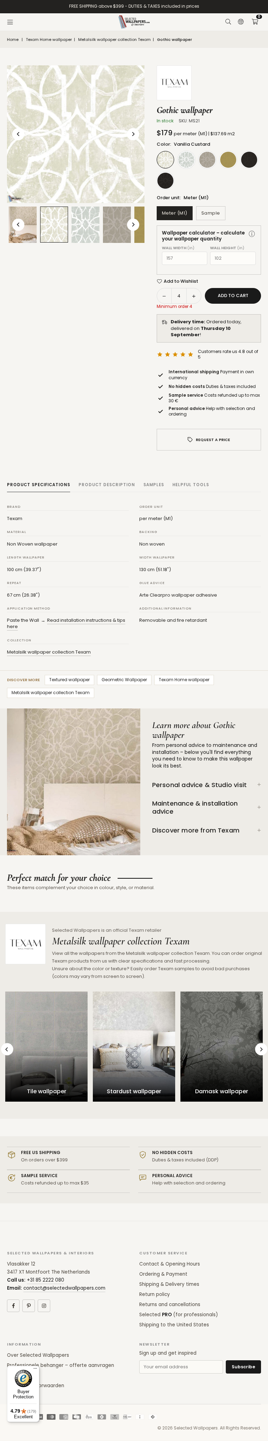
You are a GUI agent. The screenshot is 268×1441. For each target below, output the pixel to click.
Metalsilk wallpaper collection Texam (114, 39)
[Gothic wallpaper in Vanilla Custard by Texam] (54, 224)
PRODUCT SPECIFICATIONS (38, 485)
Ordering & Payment (163, 1274)
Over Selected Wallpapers (38, 1355)
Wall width (178, 248)
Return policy (154, 1294)
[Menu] (10, 22)
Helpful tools (190, 485)
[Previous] (18, 134)
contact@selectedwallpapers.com (64, 1288)
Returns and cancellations (169, 1304)
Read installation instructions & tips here (66, 623)
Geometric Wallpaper (124, 680)
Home (12, 39)
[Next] (133, 134)
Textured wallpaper (69, 680)
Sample (210, 213)
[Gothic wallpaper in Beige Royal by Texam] (117, 225)
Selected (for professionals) (178, 1314)
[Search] (228, 22)
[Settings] (240, 22)
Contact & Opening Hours (169, 1264)
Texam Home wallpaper (49, 39)
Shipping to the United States (174, 1324)
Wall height (227, 248)
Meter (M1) (174, 213)
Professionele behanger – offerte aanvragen (60, 1365)
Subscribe (243, 1367)
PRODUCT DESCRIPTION (107, 485)
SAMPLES (153, 485)
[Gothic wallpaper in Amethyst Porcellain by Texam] (85, 225)
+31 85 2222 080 (45, 1280)
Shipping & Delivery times (169, 1284)
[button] (254, 22)
